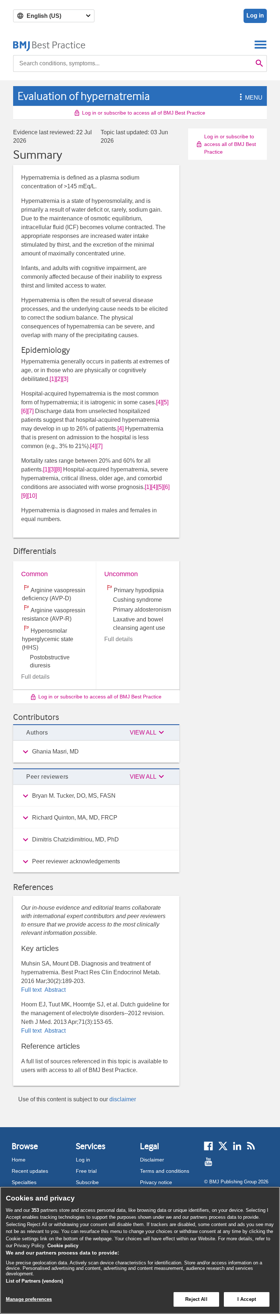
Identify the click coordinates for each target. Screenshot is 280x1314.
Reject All (196, 1299)
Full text (32, 990)
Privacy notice (156, 1182)
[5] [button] (165, 402)
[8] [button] (58, 469)
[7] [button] (30, 411)
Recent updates (30, 1171)
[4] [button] (159, 402)
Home (19, 1160)
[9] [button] (24, 496)
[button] (239, 98)
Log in (255, 15)
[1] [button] (53, 379)
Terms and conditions (164, 1171)
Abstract (54, 990)
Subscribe (87, 1182)
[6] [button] (24, 411)
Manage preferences (29, 1299)
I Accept (246, 1299)
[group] (96, 752)
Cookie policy (62, 1245)
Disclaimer (152, 1160)
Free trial (86, 1171)
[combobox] (132, 63)
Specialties (24, 1182)
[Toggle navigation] (260, 44)
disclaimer (122, 1099)
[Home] (49, 44)
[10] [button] (32, 496)
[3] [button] (65, 379)
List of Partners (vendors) (34, 1281)
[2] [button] (59, 379)
